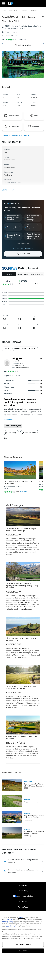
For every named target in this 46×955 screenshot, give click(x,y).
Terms (9, 919)
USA (17, 11)
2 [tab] (24, 74)
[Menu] (3, 3)
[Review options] (40, 358)
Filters (6, 348)
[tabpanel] (23, 64)
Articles (27, 800)
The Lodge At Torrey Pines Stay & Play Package (21, 639)
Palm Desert (33, 11)
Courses (10, 11)
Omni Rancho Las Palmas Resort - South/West (18, 482)
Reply (6, 438)
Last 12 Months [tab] (37, 274)
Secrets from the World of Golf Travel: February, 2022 (34, 786)
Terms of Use (23, 907)
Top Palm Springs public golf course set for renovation (34, 818)
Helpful (13, 432)
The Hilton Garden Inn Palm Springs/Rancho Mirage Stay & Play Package (22, 585)
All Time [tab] (9, 274)
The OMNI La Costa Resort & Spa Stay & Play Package (21, 687)
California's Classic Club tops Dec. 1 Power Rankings (34, 834)
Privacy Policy (23, 891)
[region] (23, 933)
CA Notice (23, 902)
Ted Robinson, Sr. (10, 182)
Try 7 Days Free (23, 253)
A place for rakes (31, 802)
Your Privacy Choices (25, 896)
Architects (28, 782)
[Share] (43, 17)
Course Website (11, 36)
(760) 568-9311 (11, 32)
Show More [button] (7, 189)
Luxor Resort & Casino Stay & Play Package (21, 737)
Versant (21, 917)
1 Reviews (22, 39)
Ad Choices (23, 885)
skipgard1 (17, 358)
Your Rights (10, 926)
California (24, 11)
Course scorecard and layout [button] (15, 135)
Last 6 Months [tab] (23, 274)
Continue (23, 951)
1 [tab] (21, 74)
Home (4, 11)
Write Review (23, 492)
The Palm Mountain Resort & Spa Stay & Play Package (21, 529)
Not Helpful (31, 432)
